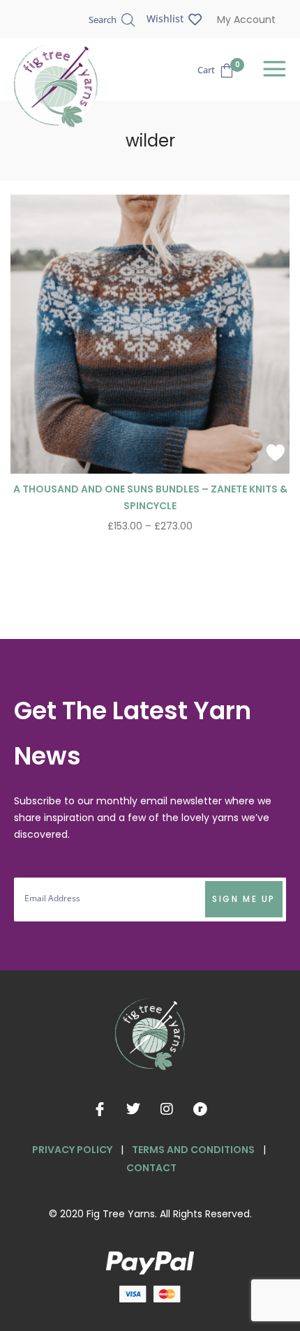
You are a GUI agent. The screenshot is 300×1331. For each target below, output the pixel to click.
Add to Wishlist (275, 452)
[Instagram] (167, 1109)
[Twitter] (133, 1109)
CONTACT (151, 1168)
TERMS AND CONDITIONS (193, 1150)
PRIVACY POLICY (72, 1150)
